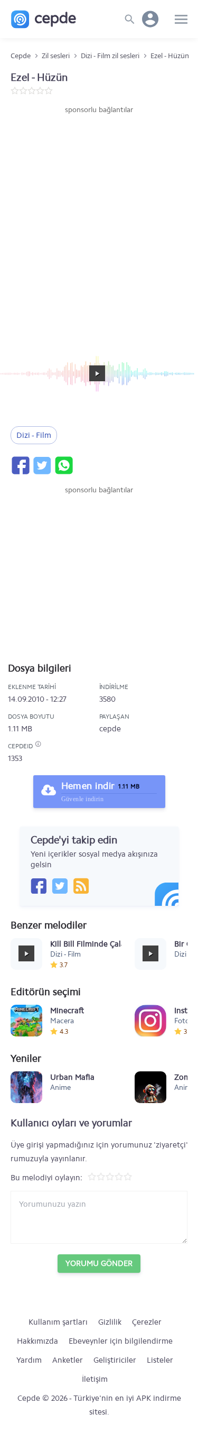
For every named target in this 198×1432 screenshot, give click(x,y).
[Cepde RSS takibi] (81, 886)
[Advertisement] (99, 220)
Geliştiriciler (114, 1360)
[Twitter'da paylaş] (41, 465)
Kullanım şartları (58, 1322)
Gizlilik (109, 1322)
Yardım (29, 1360)
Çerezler (147, 1322)
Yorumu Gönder (99, 1263)
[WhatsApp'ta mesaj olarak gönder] (63, 465)
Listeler (160, 1360)
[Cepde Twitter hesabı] (60, 886)
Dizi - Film (33, 435)
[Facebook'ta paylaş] (20, 465)
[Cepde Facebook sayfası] (38, 886)
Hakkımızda (37, 1341)
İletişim (95, 1379)
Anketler (67, 1360)
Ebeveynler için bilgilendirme (121, 1341)
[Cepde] (44, 19)
